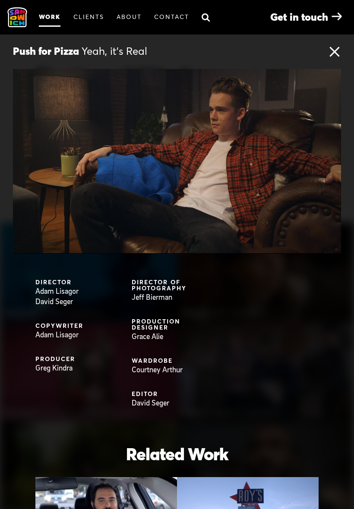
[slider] (186, 246)
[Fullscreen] (332, 246)
